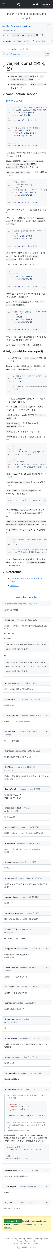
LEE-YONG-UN (11, 967)
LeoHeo (6, 26)
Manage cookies (30, 1241)
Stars (40, 41)
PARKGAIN (9, 1170)
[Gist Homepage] (18, 4)
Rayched (8, 1202)
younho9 (9, 1089)
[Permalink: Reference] (4, 572)
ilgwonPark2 (10, 789)
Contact (19, 1241)
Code (8, 41)
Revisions (23, 41)
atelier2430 (10, 827)
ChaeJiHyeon (10, 1186)
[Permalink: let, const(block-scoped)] (4, 351)
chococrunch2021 (13, 808)
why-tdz (14, 585)
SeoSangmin (10, 1073)
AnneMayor (10, 843)
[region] (26, 324)
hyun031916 (10, 913)
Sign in (35, 4)
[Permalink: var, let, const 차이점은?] (4, 66)
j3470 (7, 767)
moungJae (9, 1057)
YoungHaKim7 (11, 878)
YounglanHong (11, 1038)
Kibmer (8, 862)
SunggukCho (10, 948)
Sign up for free (13, 1221)
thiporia (8, 604)
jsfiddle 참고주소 (14, 100)
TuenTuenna (10, 751)
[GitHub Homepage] (18, 1247)
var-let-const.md (21, 26)
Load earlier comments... (26, 597)
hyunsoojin (10, 897)
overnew (8, 1003)
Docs (46, 1239)
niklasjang (9, 620)
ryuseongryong (12, 715)
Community (38, 1239)
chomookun (10, 731)
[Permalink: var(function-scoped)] (4, 94)
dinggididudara (11, 1019)
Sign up (46, 4)
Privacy (14, 1239)
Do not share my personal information (26, 1243)
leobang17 (9, 987)
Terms (7, 1239)
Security (22, 1239)
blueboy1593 (10, 699)
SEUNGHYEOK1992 (13, 929)
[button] (36, 35)
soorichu (9, 683)
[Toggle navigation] (3, 4)
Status (29, 1239)
